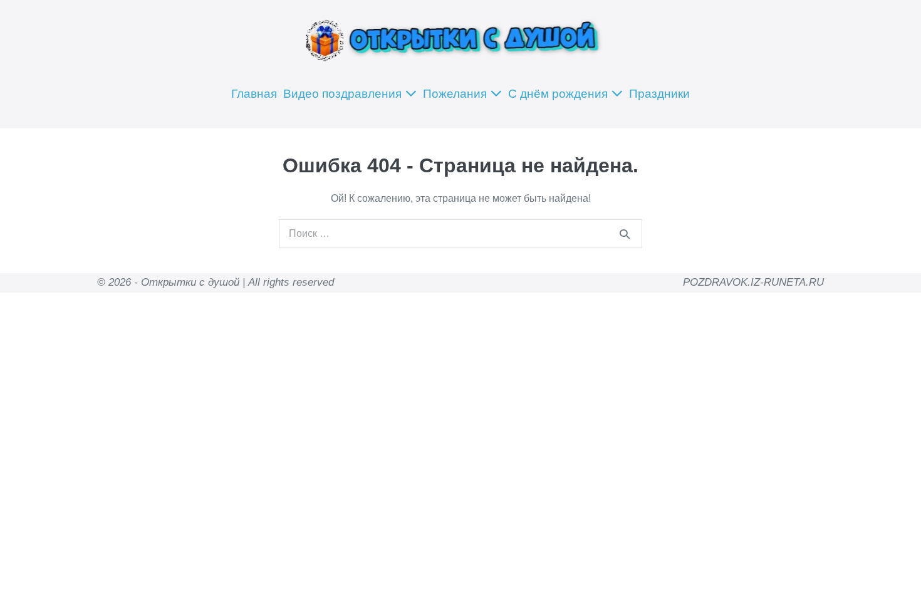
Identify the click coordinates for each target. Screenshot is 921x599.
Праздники (659, 93)
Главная (254, 93)
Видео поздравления (344, 93)
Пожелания (456, 93)
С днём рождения (559, 93)
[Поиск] (624, 233)
